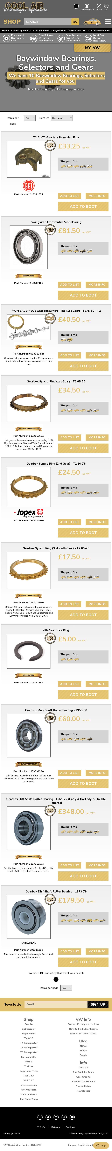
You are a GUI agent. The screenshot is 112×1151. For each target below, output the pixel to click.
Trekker (28, 1066)
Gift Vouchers (28, 1089)
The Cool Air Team (83, 1072)
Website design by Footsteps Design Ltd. (88, 1133)
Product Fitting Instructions (83, 1024)
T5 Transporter (28, 1047)
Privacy (55, 1127)
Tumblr (56, 1117)
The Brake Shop (29, 1099)
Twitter (48, 1117)
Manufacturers (29, 1094)
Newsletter (13, 1004)
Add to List (69, 196)
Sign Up (98, 1004)
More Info (97, 196)
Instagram (64, 1117)
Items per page (13, 121)
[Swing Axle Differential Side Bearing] (29, 247)
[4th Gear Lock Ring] (29, 651)
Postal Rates (83, 1086)
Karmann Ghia (28, 1057)
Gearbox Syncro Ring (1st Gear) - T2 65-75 (56, 381)
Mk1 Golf (28, 1075)
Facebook (40, 1117)
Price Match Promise (83, 1081)
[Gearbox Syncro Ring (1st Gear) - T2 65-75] (29, 403)
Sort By (44, 118)
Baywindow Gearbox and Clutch (71, 30)
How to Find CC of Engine (83, 1029)
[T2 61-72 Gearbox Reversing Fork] (29, 159)
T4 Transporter (28, 1043)
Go (75, 22)
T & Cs (41, 1127)
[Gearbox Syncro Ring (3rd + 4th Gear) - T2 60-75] (29, 570)
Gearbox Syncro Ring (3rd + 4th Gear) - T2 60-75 (56, 548)
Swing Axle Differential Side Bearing (56, 222)
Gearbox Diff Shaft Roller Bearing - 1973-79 (56, 892)
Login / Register (87, 10)
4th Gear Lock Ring (56, 630)
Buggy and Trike (29, 1071)
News (83, 1046)
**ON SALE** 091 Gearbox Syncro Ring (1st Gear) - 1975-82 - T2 (56, 311)
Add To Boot (83, 206)
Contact (83, 1067)
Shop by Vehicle (22, 30)
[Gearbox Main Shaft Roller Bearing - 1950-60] (29, 735)
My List (99, 10)
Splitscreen (28, 1029)
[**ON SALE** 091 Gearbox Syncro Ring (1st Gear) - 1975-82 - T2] (29, 327)
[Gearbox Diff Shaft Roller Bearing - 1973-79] (29, 917)
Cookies (70, 1127)
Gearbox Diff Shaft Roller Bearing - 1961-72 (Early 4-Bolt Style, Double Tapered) (56, 801)
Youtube (72, 1117)
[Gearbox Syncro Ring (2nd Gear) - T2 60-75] (29, 487)
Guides (83, 1050)
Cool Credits (83, 1077)
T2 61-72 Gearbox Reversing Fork (56, 137)
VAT (106, 10)
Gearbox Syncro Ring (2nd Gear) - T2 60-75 (56, 464)
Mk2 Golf (28, 1080)
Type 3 (29, 1061)
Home (5, 30)
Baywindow (42, 30)
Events (83, 1055)
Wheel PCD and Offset (83, 1033)
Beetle (29, 1024)
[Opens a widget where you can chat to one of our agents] (101, 1146)
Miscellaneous (29, 1085)
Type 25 (28, 1038)
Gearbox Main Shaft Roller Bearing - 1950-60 (56, 710)
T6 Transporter (28, 1052)
